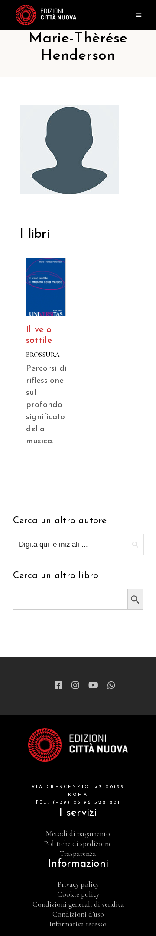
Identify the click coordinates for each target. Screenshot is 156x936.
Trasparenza (78, 853)
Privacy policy (78, 884)
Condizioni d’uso (78, 914)
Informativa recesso (78, 924)
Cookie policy (78, 894)
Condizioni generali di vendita (78, 904)
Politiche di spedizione (78, 843)
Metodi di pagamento (78, 833)
